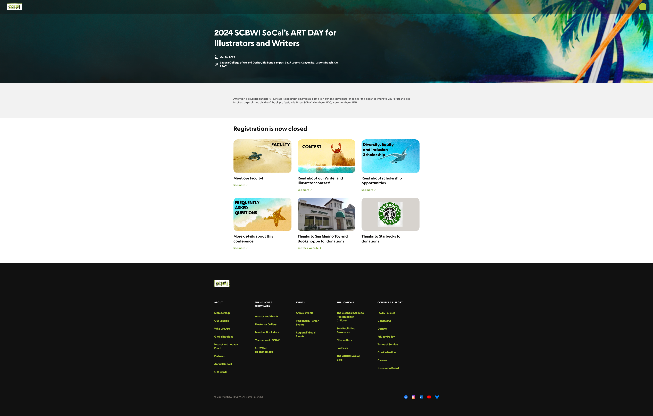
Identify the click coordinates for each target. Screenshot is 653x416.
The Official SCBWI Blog (348, 357)
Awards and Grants (266, 316)
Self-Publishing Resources (346, 330)
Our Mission (221, 320)
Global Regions (223, 336)
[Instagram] (413, 397)
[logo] (14, 6)
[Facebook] (406, 397)
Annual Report (223, 364)
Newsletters (344, 340)
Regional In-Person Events (307, 322)
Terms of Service (388, 344)
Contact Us (384, 320)
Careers (382, 360)
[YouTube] (429, 397)
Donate (382, 328)
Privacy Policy (386, 336)
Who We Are (222, 328)
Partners (219, 356)
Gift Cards (220, 372)
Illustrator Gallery (266, 324)
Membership (222, 312)
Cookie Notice (387, 352)
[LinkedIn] (421, 397)
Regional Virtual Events (305, 334)
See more (239, 185)
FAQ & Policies (386, 312)
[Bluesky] (437, 397)
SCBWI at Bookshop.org (264, 349)
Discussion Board (388, 368)
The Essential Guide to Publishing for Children (350, 316)
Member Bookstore (267, 332)
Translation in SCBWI (267, 340)
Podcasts (342, 348)
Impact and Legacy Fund (226, 346)
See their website (308, 248)
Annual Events (304, 312)
